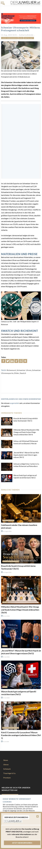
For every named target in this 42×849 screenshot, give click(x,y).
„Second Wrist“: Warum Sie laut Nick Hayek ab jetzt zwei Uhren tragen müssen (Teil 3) (26, 455)
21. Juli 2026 (6, 657)
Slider (16, 373)
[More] (25, 361)
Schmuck (7, 769)
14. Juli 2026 (6, 697)
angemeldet (14, 403)
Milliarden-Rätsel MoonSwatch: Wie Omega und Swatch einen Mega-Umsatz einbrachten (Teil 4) (26, 432)
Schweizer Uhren (24, 370)
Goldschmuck (8, 520)
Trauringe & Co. (9, 773)
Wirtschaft (29, 38)
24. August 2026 (7, 531)
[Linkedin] (12, 361)
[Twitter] (8, 361)
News (21, 38)
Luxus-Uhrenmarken (9, 38)
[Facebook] (3, 361)
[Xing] (16, 361)
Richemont (11, 370)
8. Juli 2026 (6, 741)
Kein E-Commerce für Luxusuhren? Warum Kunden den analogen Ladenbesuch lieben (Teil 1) (21, 735)
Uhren (6, 764)
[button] (37, 816)
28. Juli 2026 (6, 616)
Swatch (23, 373)
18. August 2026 (7, 572)
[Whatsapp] (21, 361)
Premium (7, 778)
